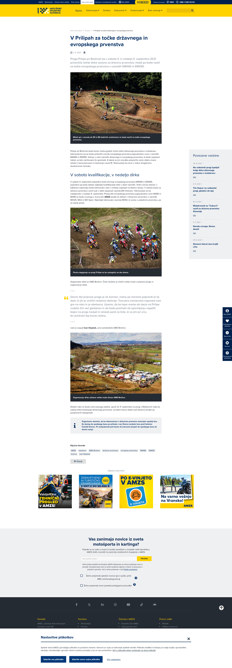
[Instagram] (115, 605)
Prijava (144, 558)
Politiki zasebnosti (130, 569)
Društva (84, 626)
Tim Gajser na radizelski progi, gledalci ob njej (205, 189)
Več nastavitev (114, 659)
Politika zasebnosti (169, 626)
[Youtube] (128, 605)
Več (194, 177)
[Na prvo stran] (49, 10)
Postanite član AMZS (129, 623)
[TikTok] (142, 605)
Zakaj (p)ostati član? (129, 626)
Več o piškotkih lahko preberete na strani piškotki (134, 650)
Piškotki (165, 623)
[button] (192, 10)
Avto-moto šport (76, 31)
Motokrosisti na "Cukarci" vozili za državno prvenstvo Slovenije (206, 208)
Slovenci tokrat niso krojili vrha (205, 245)
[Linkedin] (102, 605)
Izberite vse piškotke (54, 659)
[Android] (154, 605)
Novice (88, 31)
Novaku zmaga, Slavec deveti (204, 228)
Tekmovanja (85, 623)
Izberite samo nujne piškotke (86, 659)
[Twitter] (89, 605)
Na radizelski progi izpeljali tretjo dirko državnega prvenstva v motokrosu (206, 170)
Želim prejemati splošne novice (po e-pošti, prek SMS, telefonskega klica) (108, 577)
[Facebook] (76, 605)
